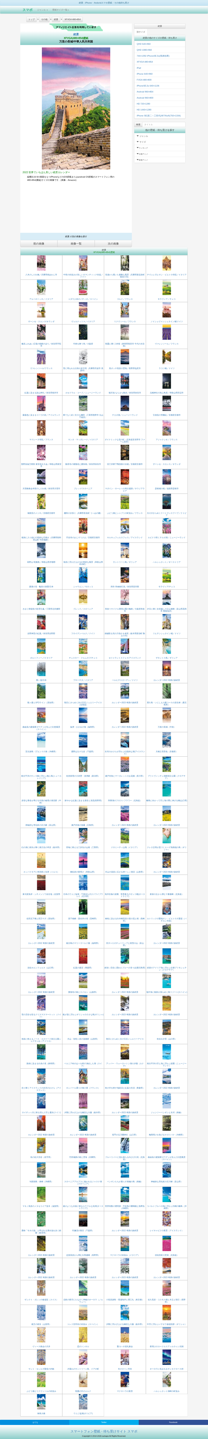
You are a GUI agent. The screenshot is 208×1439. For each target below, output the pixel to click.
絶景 (76, 34)
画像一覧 (76, 243)
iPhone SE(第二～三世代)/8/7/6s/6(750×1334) (159, 115)
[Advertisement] (76, 208)
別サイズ (141, 32)
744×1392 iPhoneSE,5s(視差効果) (153, 56)
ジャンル (41, 10)
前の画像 (38, 243)
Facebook (173, 1422)
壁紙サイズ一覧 (59, 10)
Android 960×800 (145, 98)
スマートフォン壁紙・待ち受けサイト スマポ (104, 1431)
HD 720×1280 (143, 104)
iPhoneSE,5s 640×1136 (148, 86)
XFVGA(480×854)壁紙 (76, 38)
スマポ (28, 9)
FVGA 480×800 (144, 80)
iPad (139, 68)
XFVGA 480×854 (145, 62)
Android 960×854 (145, 91)
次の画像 (113, 243)
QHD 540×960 (144, 44)
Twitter (104, 1422)
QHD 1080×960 (144, 50)
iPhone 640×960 (145, 74)
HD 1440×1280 (144, 109)
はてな (35, 1422)
